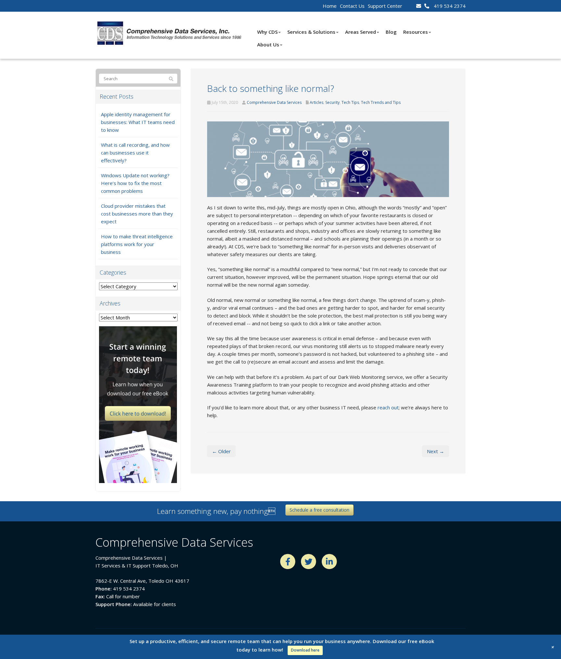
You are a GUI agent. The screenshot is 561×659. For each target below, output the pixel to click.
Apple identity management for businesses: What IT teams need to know (138, 122)
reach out (388, 407)
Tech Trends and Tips (381, 102)
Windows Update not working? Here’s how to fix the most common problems (135, 183)
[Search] (171, 79)
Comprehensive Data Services (274, 102)
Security (332, 102)
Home (330, 6)
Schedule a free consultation (319, 510)
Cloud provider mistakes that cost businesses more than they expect (137, 214)
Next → (435, 451)
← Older (221, 451)
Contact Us (352, 6)
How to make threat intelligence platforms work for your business (137, 244)
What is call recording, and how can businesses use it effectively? (135, 153)
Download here (305, 650)
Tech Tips (350, 102)
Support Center (385, 6)
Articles (316, 102)
